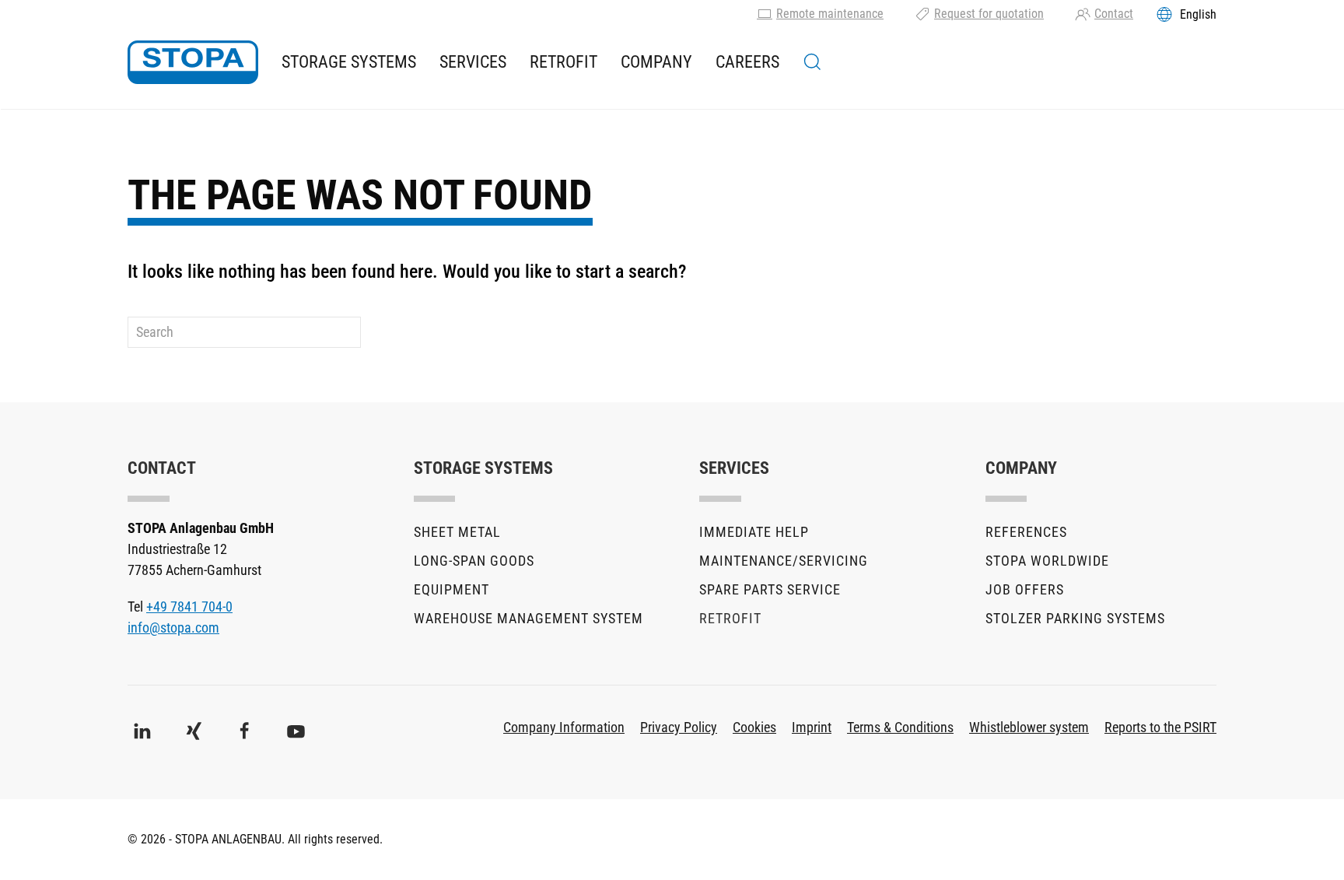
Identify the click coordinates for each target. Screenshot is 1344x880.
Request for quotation (989, 13)
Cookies (754, 727)
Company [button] (656, 62)
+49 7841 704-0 (189, 606)
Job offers (1024, 589)
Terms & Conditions (900, 727)
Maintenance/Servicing (783, 560)
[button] (812, 62)
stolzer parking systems (1075, 618)
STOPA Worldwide (1047, 560)
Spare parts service (770, 589)
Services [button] (472, 62)
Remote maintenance (830, 13)
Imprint (811, 727)
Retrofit (563, 62)
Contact (1113, 13)
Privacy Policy (678, 727)
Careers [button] (747, 62)
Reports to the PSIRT (1160, 727)
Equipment (451, 589)
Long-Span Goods (474, 560)
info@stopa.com (173, 627)
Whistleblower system (1029, 727)
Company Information (564, 727)
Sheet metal (457, 532)
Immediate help (754, 532)
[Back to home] (193, 62)
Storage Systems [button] (349, 62)
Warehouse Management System (528, 618)
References (1026, 532)
